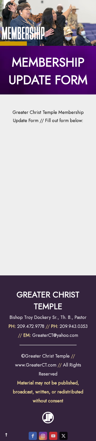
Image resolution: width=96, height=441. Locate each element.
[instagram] (43, 436)
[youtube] (53, 436)
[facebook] (33, 436)
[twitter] (63, 436)
